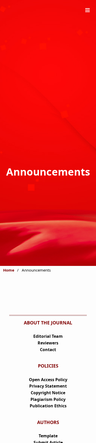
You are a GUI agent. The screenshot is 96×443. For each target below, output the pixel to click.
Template (48, 436)
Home (8, 270)
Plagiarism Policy (48, 399)
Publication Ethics (48, 406)
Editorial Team (48, 336)
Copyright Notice (48, 393)
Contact (48, 349)
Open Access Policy (48, 379)
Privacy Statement (48, 386)
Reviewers (48, 343)
